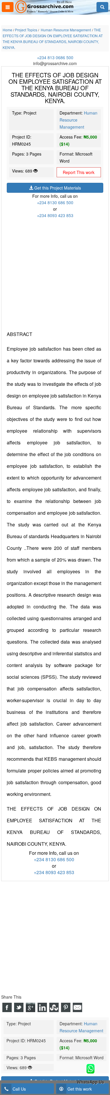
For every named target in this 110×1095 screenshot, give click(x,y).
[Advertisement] (55, 273)
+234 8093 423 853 (55, 215)
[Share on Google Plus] (30, 1007)
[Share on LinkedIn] (42, 1007)
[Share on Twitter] (18, 1007)
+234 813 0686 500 (55, 57)
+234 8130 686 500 (55, 202)
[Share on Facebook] (7, 1007)
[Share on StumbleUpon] (54, 1007)
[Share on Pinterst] (65, 1007)
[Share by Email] (77, 1007)
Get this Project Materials (57, 188)
